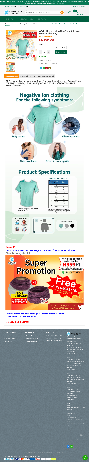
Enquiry (33, 76)
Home (7, 19)
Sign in (83, 6)
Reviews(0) (24, 76)
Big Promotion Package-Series (21, 24)
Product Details (11, 76)
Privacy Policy (9, 341)
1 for (41, 47)
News (32, 19)
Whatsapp (71, 446)
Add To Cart (61, 52)
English (13, 6)
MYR (26, 6)
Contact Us (42, 19)
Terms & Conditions (11, 338)
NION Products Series (51, 338)
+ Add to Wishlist (45, 36)
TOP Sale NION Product (52, 335)
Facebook (68, 446)
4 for (63, 47)
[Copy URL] (49, 68)
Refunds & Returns (31, 341)
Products (14, 19)
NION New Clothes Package (41, 24)
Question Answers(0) (46, 76)
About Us (23, 19)
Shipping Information (32, 338)
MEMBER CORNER (58, 340)
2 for (49, 47)
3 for (56, 47)
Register (75, 6)
